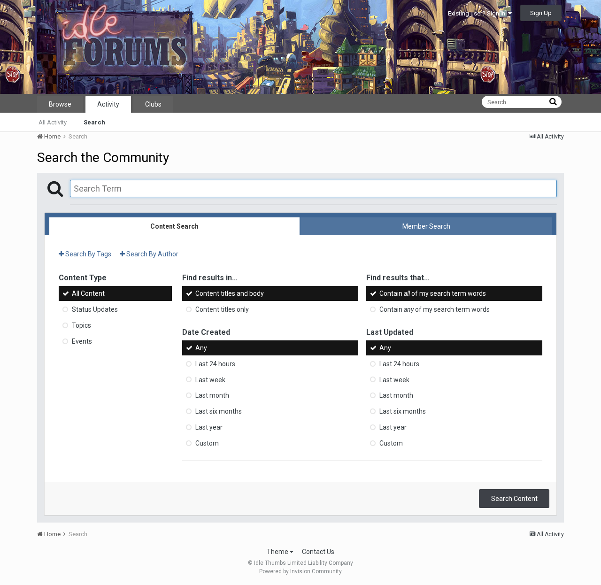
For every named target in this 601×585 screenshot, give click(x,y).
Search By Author (151, 254)
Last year (209, 427)
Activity (108, 104)
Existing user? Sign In (478, 13)
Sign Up (541, 12)
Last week (210, 379)
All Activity (53, 122)
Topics (81, 325)
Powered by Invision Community (300, 571)
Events (82, 341)
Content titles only (222, 309)
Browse (60, 104)
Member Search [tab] (426, 226)
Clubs (153, 104)
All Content (88, 293)
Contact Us (318, 551)
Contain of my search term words (432, 293)
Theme (278, 551)
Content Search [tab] (174, 226)
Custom (207, 443)
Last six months (218, 411)
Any (201, 348)
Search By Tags (87, 254)
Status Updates (95, 309)
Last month (212, 395)
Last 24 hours (215, 364)
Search (94, 122)
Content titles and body (229, 293)
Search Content (514, 498)
